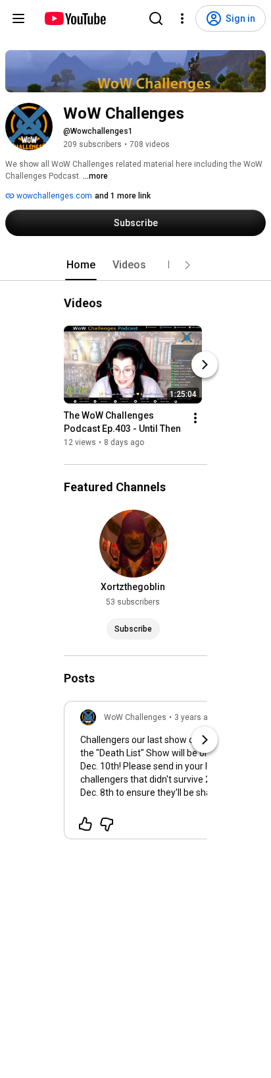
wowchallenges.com (53, 195)
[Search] (156, 18)
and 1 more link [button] (123, 195)
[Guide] (18, 18)
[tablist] (135, 265)
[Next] (204, 364)
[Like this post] (85, 824)
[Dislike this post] (106, 824)
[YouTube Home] (74, 18)
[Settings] (182, 18)
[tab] (81, 265)
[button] (187, 265)
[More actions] (195, 418)
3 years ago (195, 717)
